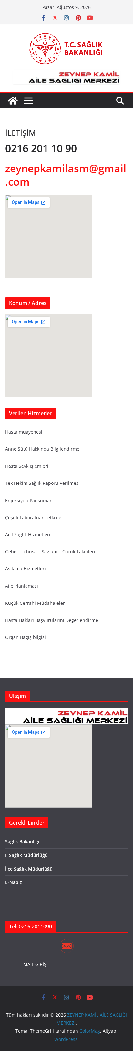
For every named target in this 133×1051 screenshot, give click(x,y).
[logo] (66, 712)
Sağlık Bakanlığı (22, 841)
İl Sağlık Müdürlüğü (26, 855)
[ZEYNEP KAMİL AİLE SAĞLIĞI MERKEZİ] (13, 100)
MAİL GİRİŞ (34, 964)
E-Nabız (13, 882)
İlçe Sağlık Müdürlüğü (29, 869)
